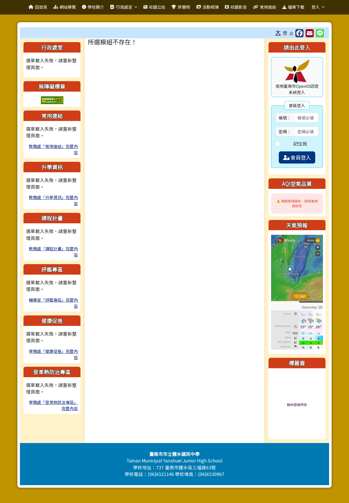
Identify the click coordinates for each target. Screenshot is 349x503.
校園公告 (157, 7)
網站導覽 (68, 7)
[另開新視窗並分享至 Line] (320, 33)
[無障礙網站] (52, 99)
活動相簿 (210, 7)
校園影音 (238, 7)
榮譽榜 (184, 7)
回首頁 (41, 7)
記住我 (300, 143)
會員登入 (300, 157)
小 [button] (291, 32)
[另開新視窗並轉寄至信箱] (310, 33)
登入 (315, 7)
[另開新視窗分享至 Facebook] (299, 33)
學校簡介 (96, 7)
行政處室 (124, 7)
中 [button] (285, 32)
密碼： (285, 131)
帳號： (285, 118)
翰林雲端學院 (297, 404)
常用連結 (268, 7)
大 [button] (278, 32)
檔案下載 (296, 7)
